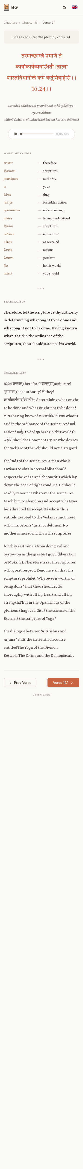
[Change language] (74, 7)
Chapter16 (30, 22)
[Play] (15, 134)
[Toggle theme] (64, 7)
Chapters (10, 22)
